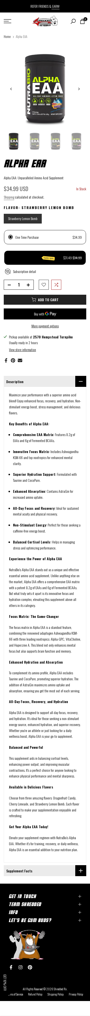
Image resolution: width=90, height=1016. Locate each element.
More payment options (45, 325)
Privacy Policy (76, 994)
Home (7, 36)
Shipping (9, 197)
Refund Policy (35, 994)
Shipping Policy (56, 994)
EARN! (56, 6)
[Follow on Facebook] (11, 967)
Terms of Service (15, 994)
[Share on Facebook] (6, 360)
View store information (22, 349)
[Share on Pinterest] (13, 360)
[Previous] (11, 89)
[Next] (78, 89)
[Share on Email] (20, 360)
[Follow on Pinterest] (30, 967)
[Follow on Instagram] (20, 967)
